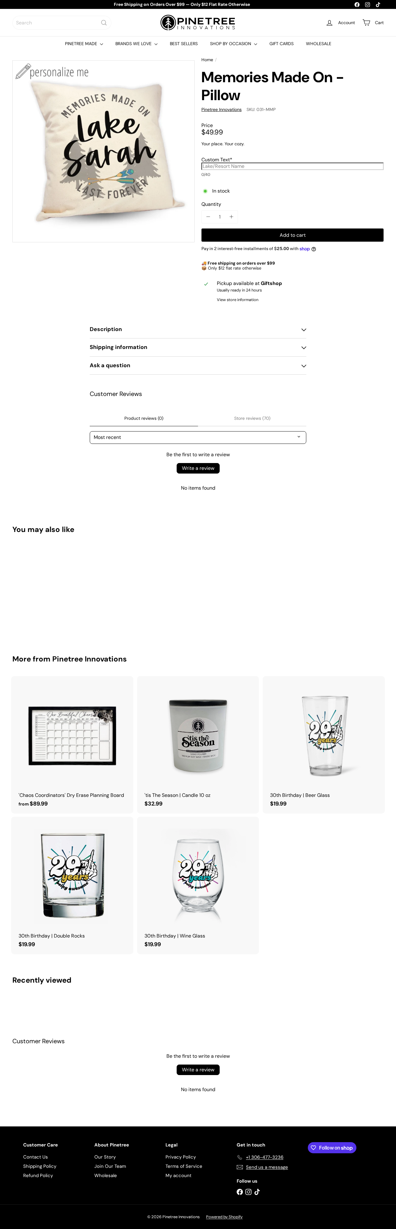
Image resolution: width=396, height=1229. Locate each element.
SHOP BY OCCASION (231, 43)
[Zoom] (103, 151)
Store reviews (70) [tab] (252, 418)
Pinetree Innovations (89, 659)
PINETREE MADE (81, 43)
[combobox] (61, 23)
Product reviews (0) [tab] (143, 418)
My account (179, 1175)
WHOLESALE (318, 43)
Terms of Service (184, 1166)
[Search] (104, 23)
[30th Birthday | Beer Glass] (324, 745)
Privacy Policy (181, 1157)
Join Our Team (110, 1166)
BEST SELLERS (184, 43)
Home (207, 59)
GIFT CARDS (281, 43)
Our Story (105, 1157)
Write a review (198, 468)
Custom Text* (216, 160)
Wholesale (105, 1175)
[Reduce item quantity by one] (208, 216)
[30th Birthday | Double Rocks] (72, 885)
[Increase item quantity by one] (231, 216)
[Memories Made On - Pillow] (40, 589)
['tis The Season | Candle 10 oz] (198, 745)
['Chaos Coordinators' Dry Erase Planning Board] (72, 745)
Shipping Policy (39, 1166)
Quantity (211, 204)
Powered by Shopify (224, 1216)
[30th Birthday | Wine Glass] (198, 885)
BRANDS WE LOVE (134, 43)
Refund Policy (38, 1175)
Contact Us (35, 1157)
